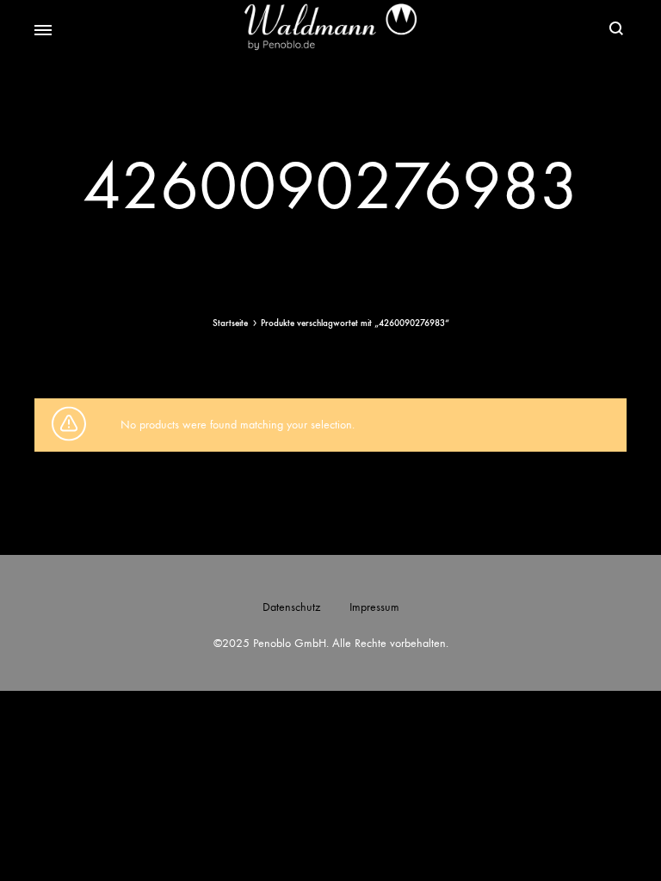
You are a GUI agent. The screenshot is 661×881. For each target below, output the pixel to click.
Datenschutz (291, 607)
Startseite (230, 323)
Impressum (374, 607)
